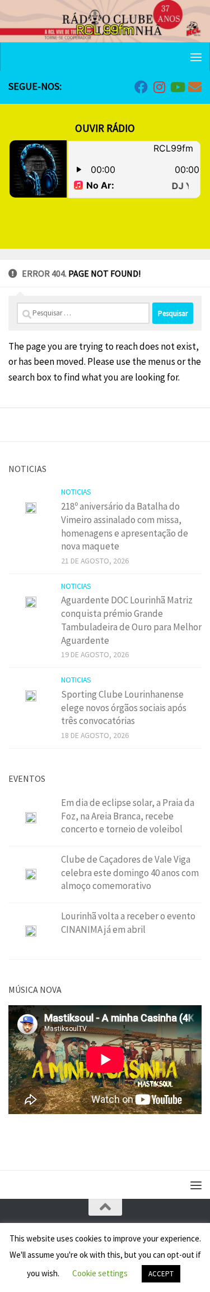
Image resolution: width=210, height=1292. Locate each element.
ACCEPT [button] (161, 1274)
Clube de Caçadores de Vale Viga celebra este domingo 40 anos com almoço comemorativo (130, 872)
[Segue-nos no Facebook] (141, 87)
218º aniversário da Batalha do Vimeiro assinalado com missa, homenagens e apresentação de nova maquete (124, 526)
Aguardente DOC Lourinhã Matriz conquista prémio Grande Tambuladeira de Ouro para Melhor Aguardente (131, 620)
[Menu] (196, 57)
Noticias (76, 492)
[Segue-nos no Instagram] (159, 87)
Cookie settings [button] (100, 1273)
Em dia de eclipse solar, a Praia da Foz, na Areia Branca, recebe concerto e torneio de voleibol (127, 815)
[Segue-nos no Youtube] (177, 87)
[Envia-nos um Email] (195, 87)
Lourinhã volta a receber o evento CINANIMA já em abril (128, 923)
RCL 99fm (105, 29)
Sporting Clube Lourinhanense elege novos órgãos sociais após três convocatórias (123, 707)
